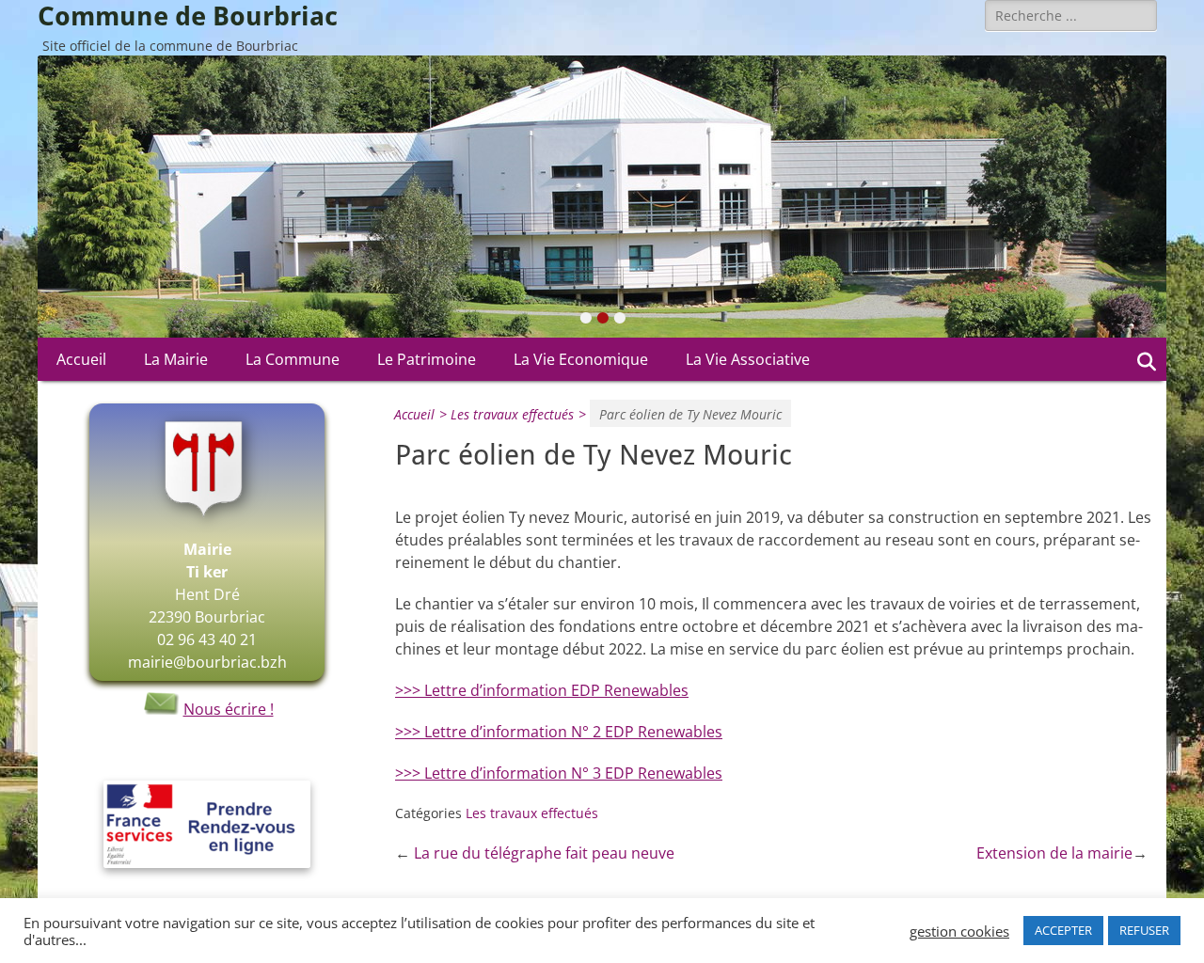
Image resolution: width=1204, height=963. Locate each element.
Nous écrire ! (228, 709)
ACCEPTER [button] (1063, 930)
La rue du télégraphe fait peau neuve (544, 853)
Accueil (81, 359)
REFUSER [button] (1144, 930)
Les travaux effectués (518, 414)
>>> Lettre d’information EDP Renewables (542, 690)
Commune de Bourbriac (188, 16)
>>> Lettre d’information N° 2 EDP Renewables (558, 731)
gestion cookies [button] (959, 931)
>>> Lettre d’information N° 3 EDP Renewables (558, 773)
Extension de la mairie (1054, 853)
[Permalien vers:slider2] (602, 196)
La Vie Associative (748, 359)
